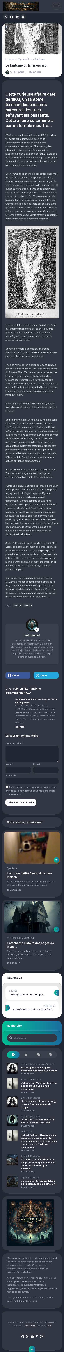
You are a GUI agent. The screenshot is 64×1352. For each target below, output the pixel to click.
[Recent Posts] (13, 1054)
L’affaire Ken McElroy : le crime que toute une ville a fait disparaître (39, 1085)
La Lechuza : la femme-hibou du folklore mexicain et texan (38, 1182)
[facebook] (22, 1336)
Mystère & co (25, 59)
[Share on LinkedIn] (23, 16)
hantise (17, 605)
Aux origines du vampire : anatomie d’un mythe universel (39, 1069)
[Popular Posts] (26, 1054)
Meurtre (28, 605)
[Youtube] (32, 1336)
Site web (10, 775)
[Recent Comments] (38, 1054)
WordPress (30, 1325)
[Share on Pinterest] (17, 16)
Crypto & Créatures (30, 1064)
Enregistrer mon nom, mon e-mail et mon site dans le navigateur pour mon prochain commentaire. (31, 791)
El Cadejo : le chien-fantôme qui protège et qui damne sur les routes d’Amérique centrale (38, 1164)
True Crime (35, 1079)
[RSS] (36, 1336)
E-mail (37, 764)
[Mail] (41, 1336)
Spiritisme (39, 59)
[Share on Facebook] (11, 16)
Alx (49, 1325)
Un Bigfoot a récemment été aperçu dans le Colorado (37, 1121)
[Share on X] (5, 16)
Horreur (12, 59)
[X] (27, 1336)
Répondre (19, 727)
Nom (9, 764)
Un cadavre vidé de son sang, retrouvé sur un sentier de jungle (38, 1104)
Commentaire (14, 743)
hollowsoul (18, 72)
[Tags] (51, 1054)
